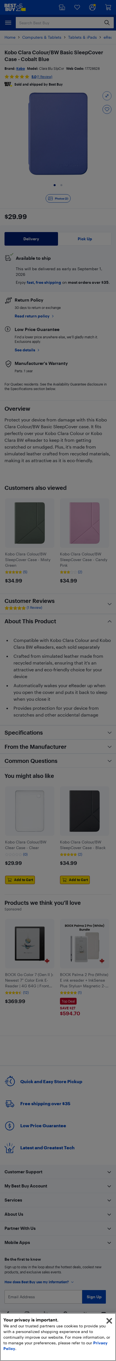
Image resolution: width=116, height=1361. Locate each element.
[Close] (109, 1321)
